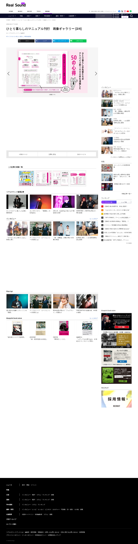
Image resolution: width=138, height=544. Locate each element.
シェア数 (124, 202)
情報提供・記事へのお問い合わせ (48, 532)
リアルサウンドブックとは (14, 532)
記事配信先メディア (54, 535)
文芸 (28, 16)
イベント (34, 485)
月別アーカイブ (11, 519)
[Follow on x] (122, 11)
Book (47, 11)
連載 (52, 495)
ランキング (46, 495)
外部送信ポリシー (40, 535)
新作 (23, 485)
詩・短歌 (70, 509)
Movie (29, 11)
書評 (33, 495)
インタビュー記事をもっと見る (120, 157)
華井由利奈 (28, 36)
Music (20, 11)
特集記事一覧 (126, 194)
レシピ (34, 509)
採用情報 (82, 532)
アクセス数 (108, 202)
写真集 (63, 509)
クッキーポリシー (27, 535)
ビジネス (48, 509)
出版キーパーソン (27, 514)
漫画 (36, 16)
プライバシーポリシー (13, 535)
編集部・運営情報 (30, 532)
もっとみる (93, 218)
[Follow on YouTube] (128, 11)
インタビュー (26, 495)
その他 (76, 509)
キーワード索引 (11, 524)
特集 (21, 16)
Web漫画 (47, 16)
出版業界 (71, 16)
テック (125, 15)
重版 (27, 485)
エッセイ (41, 509)
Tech (39, 11)
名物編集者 (38, 514)
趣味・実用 (59, 16)
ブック (125, 17)
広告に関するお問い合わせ (69, 532)
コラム (39, 495)
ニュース (11, 16)
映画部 (117, 17)
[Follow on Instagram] (125, 11)
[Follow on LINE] (131, 11)
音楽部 (117, 15)
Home (11, 11)
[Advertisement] (83, 4)
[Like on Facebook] (119, 11)
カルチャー (56, 509)
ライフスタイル (11, 36)
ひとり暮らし (20, 36)
